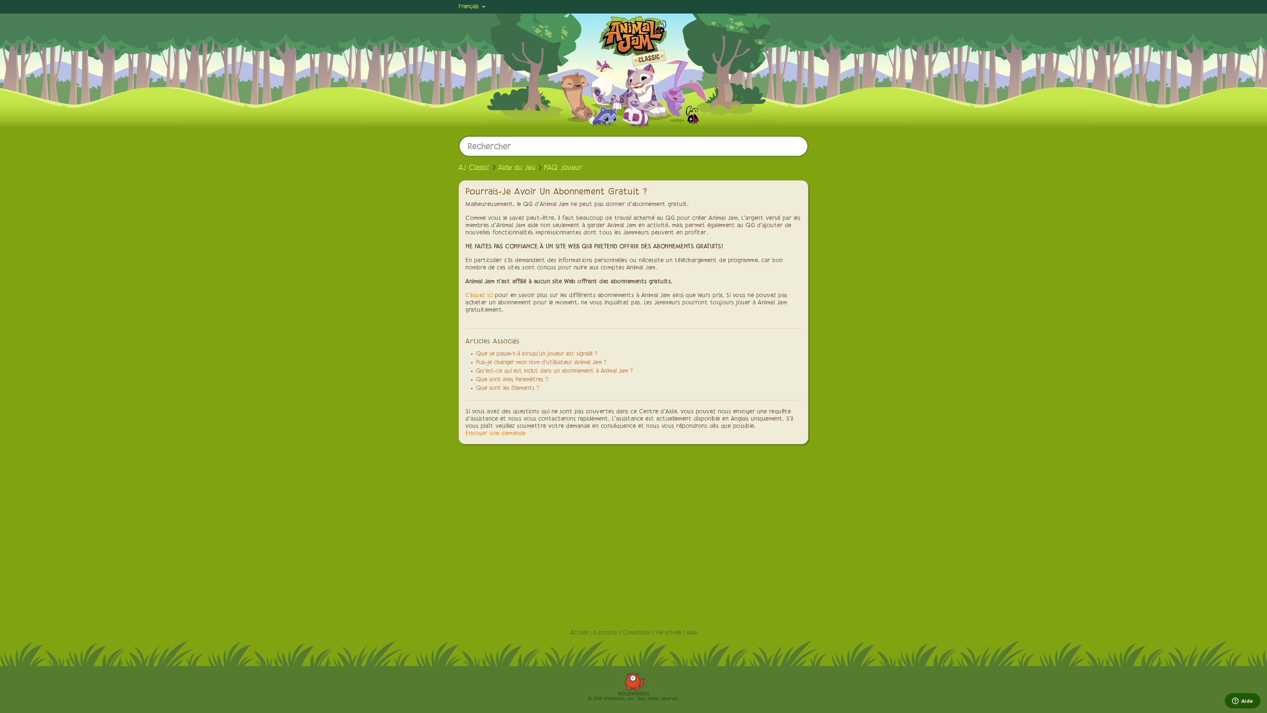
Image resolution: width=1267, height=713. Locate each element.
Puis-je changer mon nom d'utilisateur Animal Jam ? (541, 362)
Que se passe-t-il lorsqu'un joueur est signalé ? (536, 354)
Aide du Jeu (517, 168)
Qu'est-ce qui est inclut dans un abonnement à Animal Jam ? (554, 371)
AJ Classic (474, 168)
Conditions (636, 633)
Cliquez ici (479, 295)
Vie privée (668, 633)
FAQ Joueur (563, 168)
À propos (605, 633)
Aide (691, 633)
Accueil (579, 633)
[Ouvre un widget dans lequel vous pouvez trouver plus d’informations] (1242, 701)
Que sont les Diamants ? (507, 388)
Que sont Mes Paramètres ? (512, 380)
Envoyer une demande (496, 433)
